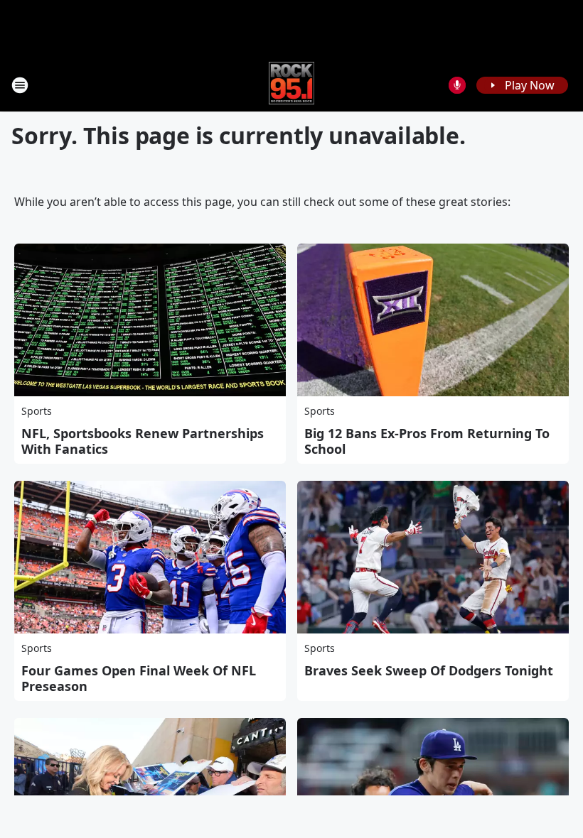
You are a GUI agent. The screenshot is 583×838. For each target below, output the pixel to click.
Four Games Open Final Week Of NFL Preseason (138, 678)
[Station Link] (292, 85)
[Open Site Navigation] (19, 85)
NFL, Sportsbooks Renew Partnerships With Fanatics (142, 441)
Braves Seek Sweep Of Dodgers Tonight (428, 670)
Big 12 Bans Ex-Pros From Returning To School (427, 441)
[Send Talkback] (457, 85)
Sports (36, 411)
